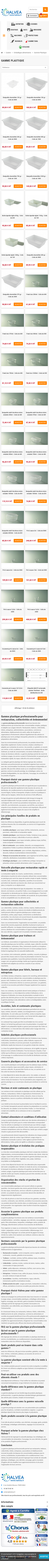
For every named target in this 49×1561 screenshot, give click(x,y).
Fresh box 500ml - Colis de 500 (36, 334)
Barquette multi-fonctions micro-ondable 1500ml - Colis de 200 (36, 492)
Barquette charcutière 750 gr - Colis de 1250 (12, 177)
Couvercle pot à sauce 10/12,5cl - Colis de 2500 (12, 689)
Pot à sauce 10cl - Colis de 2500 (36, 570)
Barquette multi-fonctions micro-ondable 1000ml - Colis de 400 (12, 492)
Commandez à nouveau (39, 2)
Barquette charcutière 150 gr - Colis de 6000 (36, 99)
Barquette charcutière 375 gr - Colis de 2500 (12, 295)
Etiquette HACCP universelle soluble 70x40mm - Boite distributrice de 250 (36, 690)
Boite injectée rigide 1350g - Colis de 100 (12, 256)
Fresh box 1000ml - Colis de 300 (36, 373)
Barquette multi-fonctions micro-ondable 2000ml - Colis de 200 (12, 532)
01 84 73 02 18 (20, 2)
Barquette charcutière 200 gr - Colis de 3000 (36, 256)
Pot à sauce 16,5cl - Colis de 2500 (36, 611)
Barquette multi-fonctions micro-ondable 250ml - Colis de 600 (12, 414)
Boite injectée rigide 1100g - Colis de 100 (36, 217)
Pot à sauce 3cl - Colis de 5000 (36, 531)
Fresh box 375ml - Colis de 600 (12, 334)
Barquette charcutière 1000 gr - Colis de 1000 (36, 177)
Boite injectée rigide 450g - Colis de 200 (12, 217)
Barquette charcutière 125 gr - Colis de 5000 (12, 99)
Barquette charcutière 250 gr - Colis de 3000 (12, 138)
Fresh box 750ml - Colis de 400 (12, 373)
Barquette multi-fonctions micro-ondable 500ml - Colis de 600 (12, 453)
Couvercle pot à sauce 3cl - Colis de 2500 (12, 650)
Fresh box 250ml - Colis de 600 (36, 294)
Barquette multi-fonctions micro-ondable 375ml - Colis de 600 (36, 414)
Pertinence (5, 67)
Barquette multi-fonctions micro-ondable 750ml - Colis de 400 (36, 453)
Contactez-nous (8, 2)
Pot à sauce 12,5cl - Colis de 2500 (13, 611)
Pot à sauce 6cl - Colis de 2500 (12, 570)
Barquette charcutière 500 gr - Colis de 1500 (36, 138)
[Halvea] (11, 12)
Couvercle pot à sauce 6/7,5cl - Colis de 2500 (36, 650)
